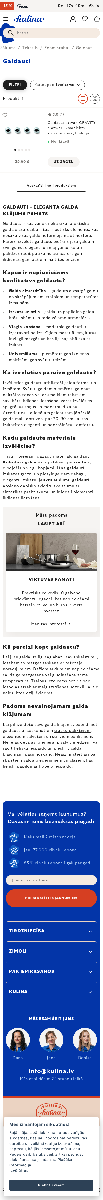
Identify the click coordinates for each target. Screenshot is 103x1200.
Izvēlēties (19, 1170)
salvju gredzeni (75, 742)
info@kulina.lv (51, 1071)
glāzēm (77, 760)
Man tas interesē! (49, 624)
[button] (51, 85)
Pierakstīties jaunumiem (51, 898)
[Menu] (6, 19)
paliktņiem (81, 736)
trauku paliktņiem (72, 731)
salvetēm (36, 736)
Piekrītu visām (51, 1185)
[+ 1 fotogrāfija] (22, 130)
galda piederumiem (43, 760)
